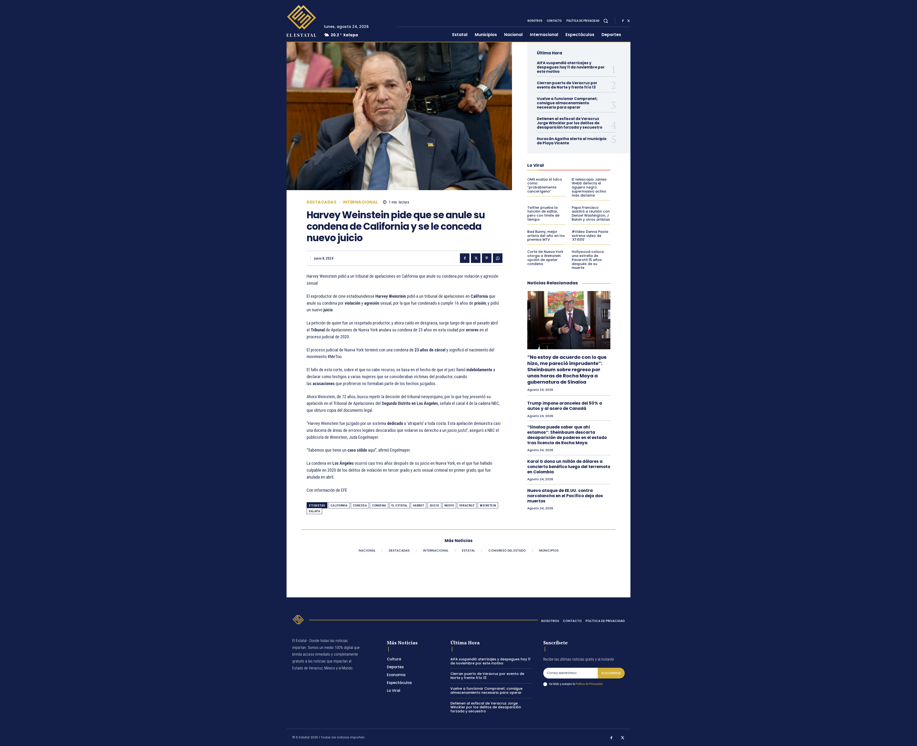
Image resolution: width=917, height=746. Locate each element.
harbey (418, 505)
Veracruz (466, 505)
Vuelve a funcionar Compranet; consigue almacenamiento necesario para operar (567, 103)
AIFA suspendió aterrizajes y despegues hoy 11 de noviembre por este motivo (571, 67)
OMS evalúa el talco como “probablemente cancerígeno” (544, 185)
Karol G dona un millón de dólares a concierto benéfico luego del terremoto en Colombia (568, 467)
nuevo (449, 505)
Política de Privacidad (589, 684)
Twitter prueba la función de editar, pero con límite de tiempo (543, 213)
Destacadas (321, 202)
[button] (605, 20)
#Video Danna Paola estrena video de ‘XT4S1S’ (590, 235)
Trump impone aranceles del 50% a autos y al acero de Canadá (564, 405)
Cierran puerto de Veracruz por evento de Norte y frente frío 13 (567, 85)
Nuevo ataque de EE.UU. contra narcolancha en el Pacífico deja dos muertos (565, 496)
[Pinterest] (486, 258)
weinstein (488, 505)
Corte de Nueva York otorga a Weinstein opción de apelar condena (545, 257)
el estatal (399, 505)
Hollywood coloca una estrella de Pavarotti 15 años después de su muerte (588, 259)
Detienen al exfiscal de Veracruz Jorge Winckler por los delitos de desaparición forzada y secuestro (569, 123)
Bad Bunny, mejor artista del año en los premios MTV (546, 235)
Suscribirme (611, 673)
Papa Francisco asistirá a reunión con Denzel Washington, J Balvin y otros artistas (591, 213)
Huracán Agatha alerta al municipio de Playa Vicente (571, 141)
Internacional (360, 202)
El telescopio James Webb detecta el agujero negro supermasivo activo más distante (589, 187)
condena (379, 505)
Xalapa (314, 511)
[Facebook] (623, 21)
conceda (360, 505)
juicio (434, 505)
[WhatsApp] (497, 258)
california (339, 505)
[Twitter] (628, 21)
